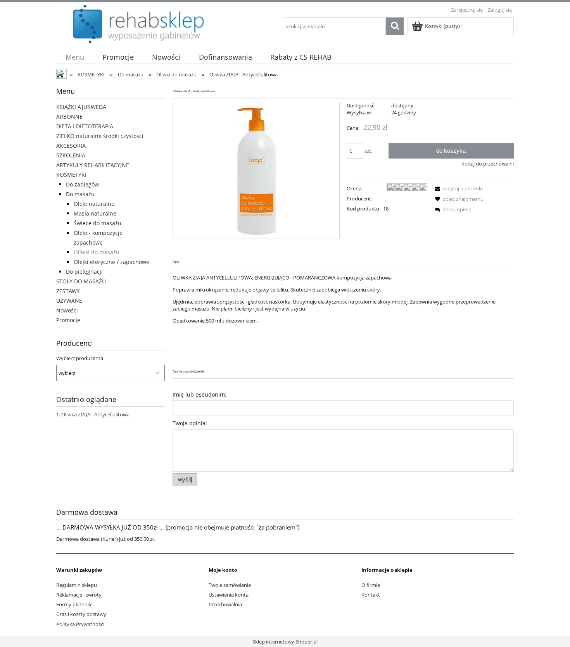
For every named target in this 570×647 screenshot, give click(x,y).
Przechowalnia (225, 604)
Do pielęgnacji (84, 271)
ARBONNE (69, 116)
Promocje (68, 320)
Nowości (67, 310)
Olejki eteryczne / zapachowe (111, 262)
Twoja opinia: (190, 423)
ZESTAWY (68, 291)
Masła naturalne (95, 213)
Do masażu (80, 194)
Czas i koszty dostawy (81, 614)
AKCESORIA (71, 145)
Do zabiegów (82, 184)
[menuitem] (74, 57)
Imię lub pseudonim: (199, 394)
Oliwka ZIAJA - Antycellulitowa (95, 414)
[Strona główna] (62, 75)
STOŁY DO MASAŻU (81, 281)
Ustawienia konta (229, 594)
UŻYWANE (69, 300)
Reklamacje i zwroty (79, 594)
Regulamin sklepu (76, 584)
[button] (458, 188)
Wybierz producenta (79, 358)
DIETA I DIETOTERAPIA (84, 126)
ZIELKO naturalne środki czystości (99, 136)
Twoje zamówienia (230, 584)
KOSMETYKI (71, 174)
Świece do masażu (97, 223)
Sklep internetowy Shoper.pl (285, 641)
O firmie (370, 584)
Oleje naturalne (94, 203)
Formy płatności (74, 604)
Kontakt (370, 594)
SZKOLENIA (70, 155)
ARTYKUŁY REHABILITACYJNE (92, 165)
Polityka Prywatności (80, 624)
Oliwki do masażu (96, 252)
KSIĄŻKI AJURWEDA (81, 106)
